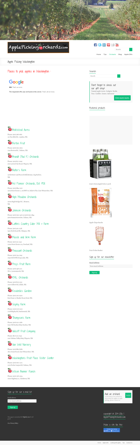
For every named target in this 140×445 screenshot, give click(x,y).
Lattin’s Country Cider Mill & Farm (30, 224)
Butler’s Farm (19, 170)
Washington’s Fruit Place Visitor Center (33, 358)
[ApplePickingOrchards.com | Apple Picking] (38, 43)
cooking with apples (115, 442)
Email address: (94, 263)
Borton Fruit (18, 143)
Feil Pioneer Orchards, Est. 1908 (28, 183)
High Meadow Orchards (24, 197)
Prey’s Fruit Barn (21, 264)
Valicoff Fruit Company (23, 331)
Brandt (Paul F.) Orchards (25, 157)
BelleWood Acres (21, 130)
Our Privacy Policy (13, 423)
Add (128, 395)
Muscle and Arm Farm (24, 237)
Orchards (112, 54)
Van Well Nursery (21, 345)
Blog (120, 54)
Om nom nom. (122, 97)
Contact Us (129, 442)
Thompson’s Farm (21, 318)
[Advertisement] (110, 130)
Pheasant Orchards (22, 251)
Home (98, 54)
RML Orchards (20, 277)
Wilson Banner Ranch (23, 371)
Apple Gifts (128, 54)
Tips (105, 54)
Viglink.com (26, 417)
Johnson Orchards (21, 210)
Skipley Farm (18, 304)
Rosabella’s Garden (21, 291)
